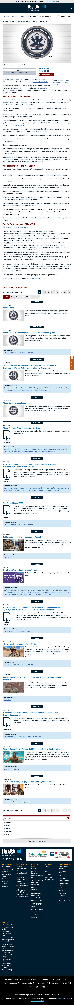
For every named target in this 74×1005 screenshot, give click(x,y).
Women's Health (35, 917)
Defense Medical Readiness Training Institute (21, 879)
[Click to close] (72, 357)
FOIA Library (62, 878)
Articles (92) (24, 297)
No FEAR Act (31, 979)
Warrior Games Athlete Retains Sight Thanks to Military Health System (31, 749)
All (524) (6, 297)
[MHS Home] (13, 856)
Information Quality (27, 983)
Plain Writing (54, 983)
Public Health (8, 308)
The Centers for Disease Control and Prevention (15, 227)
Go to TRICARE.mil (7, 925)
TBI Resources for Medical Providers (54, 388)
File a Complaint (6, 970)
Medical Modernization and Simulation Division (22, 895)
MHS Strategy (6, 872)
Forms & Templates (64, 881)
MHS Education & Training (22, 865)
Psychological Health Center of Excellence (29, 592)
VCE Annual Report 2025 (13, 503)
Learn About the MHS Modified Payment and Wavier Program (8, 940)
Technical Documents (64, 901)
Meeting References (64, 888)
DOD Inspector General (11, 983)
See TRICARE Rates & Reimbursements (8, 951)
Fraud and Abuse (43, 979)
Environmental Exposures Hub (35, 884)
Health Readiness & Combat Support (36, 894)
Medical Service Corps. (19, 125)
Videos (8, 835)
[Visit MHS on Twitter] (14, 859)
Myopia (8, 80)
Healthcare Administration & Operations (35, 889)
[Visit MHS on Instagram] (3, 859)
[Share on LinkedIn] (45, 71)
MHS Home (48, 595)
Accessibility (56, 979)
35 (64, 292)
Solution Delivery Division (34, 736)
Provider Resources (9, 631)
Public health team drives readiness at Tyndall (22, 537)
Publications (62, 896)
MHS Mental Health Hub (37, 880)
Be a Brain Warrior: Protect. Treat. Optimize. (21, 570)
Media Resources (49, 880)
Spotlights (9, 832)
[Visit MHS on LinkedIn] (7, 859)
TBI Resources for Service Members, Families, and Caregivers (46, 449)
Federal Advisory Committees (6, 875)
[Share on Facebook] (40, 71)
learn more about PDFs (37, 1001)
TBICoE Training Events (36, 388)
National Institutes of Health (40, 82)
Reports (61, 898)
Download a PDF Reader (64, 998)
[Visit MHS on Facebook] (10, 859)
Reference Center (65, 864)
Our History (5, 879)
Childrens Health (61, 85)
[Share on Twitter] (42, 71)
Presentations (62, 893)
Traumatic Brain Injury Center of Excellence (15, 388)
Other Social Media (47, 74)
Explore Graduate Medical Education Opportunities (7, 965)
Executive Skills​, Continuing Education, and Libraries (22, 885)
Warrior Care (27, 595)
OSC (42, 987)
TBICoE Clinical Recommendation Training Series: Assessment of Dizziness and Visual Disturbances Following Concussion (29, 366)
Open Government (41, 983)
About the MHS (7, 864)
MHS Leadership (6, 867)
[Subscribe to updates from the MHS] (21, 859)
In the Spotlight (49, 874)
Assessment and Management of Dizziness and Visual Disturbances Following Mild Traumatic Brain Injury (31, 465)
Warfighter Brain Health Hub (42, 390)
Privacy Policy (19, 979)
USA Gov (64, 983)
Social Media (48, 877)
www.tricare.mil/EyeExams (39, 279)
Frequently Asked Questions (63, 884)
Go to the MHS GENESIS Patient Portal (7, 933)
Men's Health (34, 915)
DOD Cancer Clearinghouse (34, 872)
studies (8, 157)
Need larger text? (65, 16)
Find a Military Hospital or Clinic (8, 928)
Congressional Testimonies (62, 872)
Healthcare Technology (10, 736)
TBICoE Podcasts (38, 595)
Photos (8, 829)
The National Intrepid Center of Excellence (53, 592)
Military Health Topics (35, 865)
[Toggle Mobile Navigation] (2, 8)
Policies (61, 890)
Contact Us (5, 886)
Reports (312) (14, 297)
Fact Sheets (62, 876)
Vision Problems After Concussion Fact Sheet (21, 428)
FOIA (66, 979)
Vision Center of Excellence (60, 81)
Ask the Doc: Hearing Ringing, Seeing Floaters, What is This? (28, 782)
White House (32, 987)
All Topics (33, 869)
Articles (8, 823)
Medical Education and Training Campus (22, 891)
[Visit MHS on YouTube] (18, 859)
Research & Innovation (37, 912)
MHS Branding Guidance (6, 882)
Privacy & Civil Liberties (37, 909)
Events (8, 826)
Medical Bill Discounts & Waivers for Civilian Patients (36, 905)
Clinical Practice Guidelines (63, 867)
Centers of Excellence (10, 353)
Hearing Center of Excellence (25, 390)
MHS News (48, 864)
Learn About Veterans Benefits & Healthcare (8, 945)
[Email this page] (48, 71)
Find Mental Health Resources (7, 956)
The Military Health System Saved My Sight (20, 644)
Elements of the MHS (7, 869)
